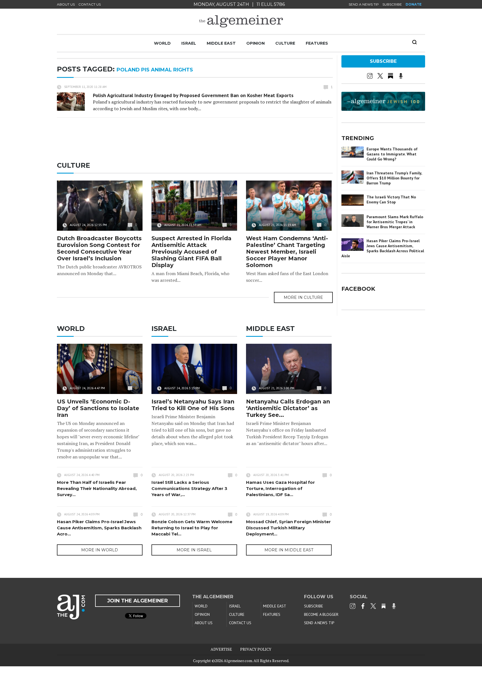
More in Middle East (288, 549)
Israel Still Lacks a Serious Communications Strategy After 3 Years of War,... (189, 488)
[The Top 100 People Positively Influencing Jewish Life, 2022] (383, 108)
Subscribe (392, 4)
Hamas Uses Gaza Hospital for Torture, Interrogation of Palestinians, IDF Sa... (280, 488)
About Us (66, 4)
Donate (413, 4)
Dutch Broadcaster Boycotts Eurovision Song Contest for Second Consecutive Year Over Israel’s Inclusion (99, 248)
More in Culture (303, 297)
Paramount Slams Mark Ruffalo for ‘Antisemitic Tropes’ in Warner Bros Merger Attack (395, 221)
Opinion (255, 43)
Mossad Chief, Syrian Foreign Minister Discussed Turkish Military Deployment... (288, 528)
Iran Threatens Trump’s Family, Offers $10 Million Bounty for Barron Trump (394, 178)
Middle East (221, 43)
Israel (188, 43)
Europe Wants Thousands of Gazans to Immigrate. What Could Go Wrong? (392, 154)
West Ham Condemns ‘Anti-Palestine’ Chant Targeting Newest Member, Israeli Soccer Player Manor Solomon (287, 251)
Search (414, 42)
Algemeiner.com (238, 660)
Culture (285, 43)
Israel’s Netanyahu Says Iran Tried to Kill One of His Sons (193, 405)
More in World (99, 549)
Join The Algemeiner (137, 601)
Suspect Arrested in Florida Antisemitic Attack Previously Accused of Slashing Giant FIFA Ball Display (191, 251)
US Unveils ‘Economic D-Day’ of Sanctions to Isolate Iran (98, 408)
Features (317, 43)
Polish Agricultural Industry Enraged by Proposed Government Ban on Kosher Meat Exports (193, 95)
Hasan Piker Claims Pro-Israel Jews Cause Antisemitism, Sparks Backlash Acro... (99, 528)
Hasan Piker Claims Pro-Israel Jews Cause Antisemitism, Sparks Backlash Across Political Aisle (382, 248)
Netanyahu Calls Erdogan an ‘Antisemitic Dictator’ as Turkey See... (288, 408)
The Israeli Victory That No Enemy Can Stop (391, 199)
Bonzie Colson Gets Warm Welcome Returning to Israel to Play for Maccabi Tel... (191, 528)
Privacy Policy (255, 649)
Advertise (221, 649)
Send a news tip (364, 4)
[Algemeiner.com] (241, 21)
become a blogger (321, 614)
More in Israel (194, 549)
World (162, 43)
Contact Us (89, 4)
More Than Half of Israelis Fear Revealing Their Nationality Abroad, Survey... (97, 488)
